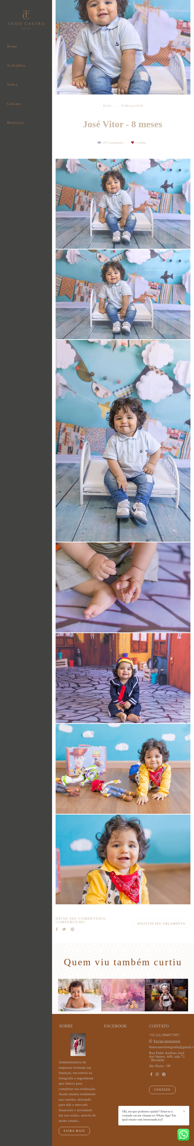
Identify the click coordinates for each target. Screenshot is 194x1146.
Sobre (12, 84)
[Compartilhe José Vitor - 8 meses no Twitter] (64, 929)
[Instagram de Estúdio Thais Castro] (157, 1074)
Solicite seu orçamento (161, 923)
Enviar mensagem (167, 1041)
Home (12, 46)
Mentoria (15, 122)
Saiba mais (74, 1131)
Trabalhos (16, 65)
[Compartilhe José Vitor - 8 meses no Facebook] (57, 929)
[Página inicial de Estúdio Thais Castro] (26, 20)
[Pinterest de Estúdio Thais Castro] (164, 1074)
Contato (14, 104)
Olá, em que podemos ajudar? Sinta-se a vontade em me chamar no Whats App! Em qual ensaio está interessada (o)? (149, 1115)
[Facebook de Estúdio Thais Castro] (151, 1074)
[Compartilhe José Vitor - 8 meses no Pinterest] (72, 929)
